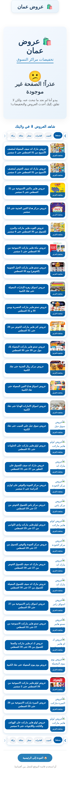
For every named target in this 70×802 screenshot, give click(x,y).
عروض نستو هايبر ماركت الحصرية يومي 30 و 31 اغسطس (27, 309)
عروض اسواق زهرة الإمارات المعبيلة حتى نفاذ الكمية (26, 289)
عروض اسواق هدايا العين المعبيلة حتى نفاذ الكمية (27, 388)
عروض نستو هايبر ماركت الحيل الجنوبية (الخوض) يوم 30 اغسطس (26, 269)
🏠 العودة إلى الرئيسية (35, 757)
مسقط (58, 135)
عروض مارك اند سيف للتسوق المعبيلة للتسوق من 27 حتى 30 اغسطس (27, 586)
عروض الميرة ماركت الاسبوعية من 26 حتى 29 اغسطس (27, 704)
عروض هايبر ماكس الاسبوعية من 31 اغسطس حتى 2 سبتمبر (26, 190)
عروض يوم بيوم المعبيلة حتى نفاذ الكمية (27, 664)
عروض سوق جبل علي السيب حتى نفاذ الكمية (26, 427)
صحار (29, 136)
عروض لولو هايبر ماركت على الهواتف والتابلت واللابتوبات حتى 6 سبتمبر (26, 724)
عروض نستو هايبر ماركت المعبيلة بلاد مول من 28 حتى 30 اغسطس (26, 348)
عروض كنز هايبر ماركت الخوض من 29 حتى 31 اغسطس (26, 328)
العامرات (38, 136)
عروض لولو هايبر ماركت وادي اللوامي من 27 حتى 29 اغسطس (27, 526)
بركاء (13, 136)
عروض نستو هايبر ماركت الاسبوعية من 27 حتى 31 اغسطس (26, 625)
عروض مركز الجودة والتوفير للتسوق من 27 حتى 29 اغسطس (27, 546)
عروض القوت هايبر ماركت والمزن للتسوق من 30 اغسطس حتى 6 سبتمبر (26, 230)
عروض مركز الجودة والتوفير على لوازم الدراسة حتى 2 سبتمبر (26, 487)
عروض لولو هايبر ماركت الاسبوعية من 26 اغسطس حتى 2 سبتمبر (27, 684)
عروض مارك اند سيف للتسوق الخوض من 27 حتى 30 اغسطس (27, 566)
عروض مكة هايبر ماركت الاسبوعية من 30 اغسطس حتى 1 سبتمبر (27, 249)
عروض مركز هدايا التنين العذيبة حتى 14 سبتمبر (26, 210)
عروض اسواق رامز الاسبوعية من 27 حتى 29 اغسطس (26, 605)
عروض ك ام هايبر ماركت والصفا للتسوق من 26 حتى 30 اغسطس (27, 645)
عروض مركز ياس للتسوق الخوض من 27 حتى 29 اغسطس (26, 506)
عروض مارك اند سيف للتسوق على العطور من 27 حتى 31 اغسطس (26, 467)
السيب (48, 136)
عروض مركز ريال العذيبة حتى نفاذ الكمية (27, 368)
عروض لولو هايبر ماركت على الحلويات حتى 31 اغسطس (27, 447)
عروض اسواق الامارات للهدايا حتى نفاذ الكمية (26, 408)
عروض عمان (35, 6)
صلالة (21, 136)
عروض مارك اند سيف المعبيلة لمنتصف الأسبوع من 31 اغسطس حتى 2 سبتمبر (26, 150)
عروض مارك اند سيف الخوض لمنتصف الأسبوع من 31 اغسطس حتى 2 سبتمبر (26, 170)
